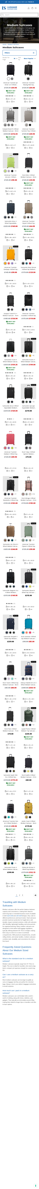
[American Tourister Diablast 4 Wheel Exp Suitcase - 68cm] (10, 437)
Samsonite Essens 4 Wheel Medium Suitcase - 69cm (28, 361)
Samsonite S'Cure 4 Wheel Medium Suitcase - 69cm (10, 361)
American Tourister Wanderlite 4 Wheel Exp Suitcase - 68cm (10, 499)
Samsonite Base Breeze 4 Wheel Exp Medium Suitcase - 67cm (28, 268)
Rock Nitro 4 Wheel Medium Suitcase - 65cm (28, 176)
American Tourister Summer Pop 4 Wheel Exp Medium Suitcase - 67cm (28, 130)
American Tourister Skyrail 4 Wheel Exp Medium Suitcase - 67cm (28, 222)
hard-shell (10, 916)
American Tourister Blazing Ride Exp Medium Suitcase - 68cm (28, 84)
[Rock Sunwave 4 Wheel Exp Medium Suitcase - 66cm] (28, 622)
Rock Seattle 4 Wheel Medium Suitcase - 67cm (28, 776)
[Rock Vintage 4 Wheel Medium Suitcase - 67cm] (28, 483)
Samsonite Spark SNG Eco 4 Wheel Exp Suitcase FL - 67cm (11, 776)
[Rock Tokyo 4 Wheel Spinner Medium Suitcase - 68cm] (28, 437)
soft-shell (19, 916)
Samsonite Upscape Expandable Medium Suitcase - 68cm (28, 407)
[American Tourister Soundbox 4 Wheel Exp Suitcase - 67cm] (28, 299)
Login (28, 8)
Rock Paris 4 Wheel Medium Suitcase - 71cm (10, 730)
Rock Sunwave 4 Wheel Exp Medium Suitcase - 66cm (28, 638)
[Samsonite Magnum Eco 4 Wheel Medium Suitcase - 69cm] (10, 576)
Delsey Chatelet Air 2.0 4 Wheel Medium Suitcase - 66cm (28, 684)
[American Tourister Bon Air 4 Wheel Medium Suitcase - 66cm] (10, 807)
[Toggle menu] (35, 8)
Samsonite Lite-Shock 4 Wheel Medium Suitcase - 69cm (10, 545)
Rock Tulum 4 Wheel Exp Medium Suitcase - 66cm (10, 684)
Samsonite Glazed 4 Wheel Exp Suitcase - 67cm (28, 591)
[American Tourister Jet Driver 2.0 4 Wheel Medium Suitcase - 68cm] (10, 68)
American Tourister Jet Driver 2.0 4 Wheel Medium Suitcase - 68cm (10, 84)
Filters (7, 53)
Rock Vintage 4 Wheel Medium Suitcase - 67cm (28, 499)
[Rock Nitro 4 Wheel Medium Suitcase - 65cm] (28, 160)
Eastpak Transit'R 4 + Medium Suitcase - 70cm (10, 314)
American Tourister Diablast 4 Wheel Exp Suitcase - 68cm (10, 453)
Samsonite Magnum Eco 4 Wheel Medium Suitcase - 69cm (10, 591)
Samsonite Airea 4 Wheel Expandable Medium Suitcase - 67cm (10, 407)
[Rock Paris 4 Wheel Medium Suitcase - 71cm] (10, 714)
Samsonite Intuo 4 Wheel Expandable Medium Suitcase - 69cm (10, 222)
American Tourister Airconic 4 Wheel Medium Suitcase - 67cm (10, 176)
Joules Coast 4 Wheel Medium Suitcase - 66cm (28, 822)
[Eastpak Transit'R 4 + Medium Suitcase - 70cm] (10, 299)
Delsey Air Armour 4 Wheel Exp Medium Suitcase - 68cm (28, 868)
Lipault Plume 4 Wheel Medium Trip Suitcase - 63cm (28, 730)
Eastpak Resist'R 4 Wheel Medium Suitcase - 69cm (10, 130)
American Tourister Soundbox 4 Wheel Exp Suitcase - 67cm (28, 315)
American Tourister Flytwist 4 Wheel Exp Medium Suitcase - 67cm (28, 545)
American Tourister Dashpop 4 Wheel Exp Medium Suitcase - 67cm (10, 268)
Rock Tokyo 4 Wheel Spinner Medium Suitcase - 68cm (28, 453)
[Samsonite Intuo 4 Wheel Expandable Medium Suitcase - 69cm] (10, 207)
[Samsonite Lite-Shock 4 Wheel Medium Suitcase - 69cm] (10, 530)
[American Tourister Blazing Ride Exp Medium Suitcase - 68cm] (28, 68)
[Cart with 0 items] (32, 8)
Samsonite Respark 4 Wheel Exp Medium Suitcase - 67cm (10, 638)
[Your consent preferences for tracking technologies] (35, 1185)
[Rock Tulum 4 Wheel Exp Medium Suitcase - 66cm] (10, 668)
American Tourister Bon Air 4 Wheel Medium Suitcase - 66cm (10, 822)
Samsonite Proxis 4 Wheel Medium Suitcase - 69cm (10, 868)
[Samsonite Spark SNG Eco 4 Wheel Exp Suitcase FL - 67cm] (10, 760)
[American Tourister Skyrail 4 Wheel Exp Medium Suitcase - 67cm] (28, 207)
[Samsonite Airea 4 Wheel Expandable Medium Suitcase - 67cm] (10, 391)
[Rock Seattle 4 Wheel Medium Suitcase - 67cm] (28, 760)
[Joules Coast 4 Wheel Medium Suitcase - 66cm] (28, 807)
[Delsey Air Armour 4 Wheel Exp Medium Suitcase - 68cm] (28, 853)
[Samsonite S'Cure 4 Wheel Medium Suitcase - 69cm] (10, 345)
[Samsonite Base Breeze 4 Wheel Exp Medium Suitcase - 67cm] (28, 253)
